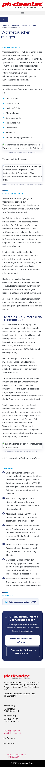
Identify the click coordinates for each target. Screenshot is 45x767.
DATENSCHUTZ (19, 754)
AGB (9, 754)
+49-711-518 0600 (12, 730)
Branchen (15, 25)
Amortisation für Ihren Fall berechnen (21, 652)
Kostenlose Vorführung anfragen (21, 640)
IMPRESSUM (14, 756)
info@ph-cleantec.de (13, 733)
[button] (22, 13)
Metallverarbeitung (29, 25)
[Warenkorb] (4, 19)
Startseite (5, 25)
